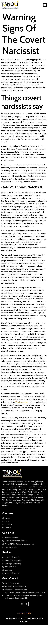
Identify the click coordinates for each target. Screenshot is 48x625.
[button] (45, 5)
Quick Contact (10, 578)
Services (6, 552)
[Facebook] (22, 604)
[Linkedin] (26, 604)
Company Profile (24, 613)
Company (7, 513)
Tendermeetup (21, 402)
